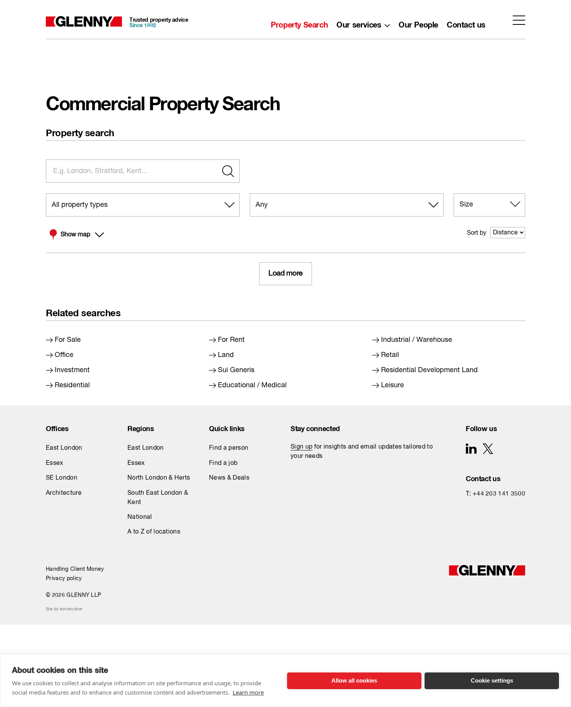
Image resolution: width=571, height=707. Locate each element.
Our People (418, 23)
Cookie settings (492, 680)
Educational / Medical (252, 385)
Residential (72, 385)
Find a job (223, 463)
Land (226, 355)
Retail (390, 355)
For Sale (68, 339)
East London (64, 448)
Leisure (392, 385)
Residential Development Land (429, 370)
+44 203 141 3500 (499, 494)
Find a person (228, 448)
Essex (54, 463)
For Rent (231, 339)
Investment (72, 370)
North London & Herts (158, 478)
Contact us (466, 23)
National (139, 517)
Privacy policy (64, 578)
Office (64, 355)
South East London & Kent (157, 498)
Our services (358, 23)
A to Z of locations (153, 532)
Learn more (248, 692)
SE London (61, 478)
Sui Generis (236, 370)
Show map (75, 235)
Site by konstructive (64, 609)
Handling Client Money (75, 569)
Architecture (64, 493)
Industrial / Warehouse (416, 339)
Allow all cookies (354, 680)
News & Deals (229, 478)
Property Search (299, 23)
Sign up (301, 447)
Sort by (476, 233)
